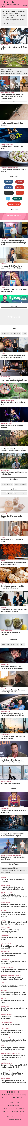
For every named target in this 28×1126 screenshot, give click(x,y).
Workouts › (14, 788)
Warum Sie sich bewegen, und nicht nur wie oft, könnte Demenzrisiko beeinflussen (14, 923)
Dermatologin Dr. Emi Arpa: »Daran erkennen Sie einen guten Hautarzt (11, 267)
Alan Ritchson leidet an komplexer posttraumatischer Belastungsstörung (12, 761)
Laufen (25, 333)
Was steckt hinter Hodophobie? (10, 783)
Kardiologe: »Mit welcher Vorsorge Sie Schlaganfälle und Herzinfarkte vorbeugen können (13, 242)
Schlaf (22, 644)
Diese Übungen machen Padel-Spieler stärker (12, 147)
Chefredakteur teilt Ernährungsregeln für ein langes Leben (13, 1017)
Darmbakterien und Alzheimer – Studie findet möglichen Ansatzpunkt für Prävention (13, 1057)
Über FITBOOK (11, 1102)
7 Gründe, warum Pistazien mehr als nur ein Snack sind (14, 170)
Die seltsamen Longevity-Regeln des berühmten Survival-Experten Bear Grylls (13, 450)
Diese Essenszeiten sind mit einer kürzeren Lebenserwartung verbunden (14, 610)
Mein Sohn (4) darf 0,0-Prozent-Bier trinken (12, 540)
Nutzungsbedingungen (9, 1108)
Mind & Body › (14, 639)
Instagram (9, 182)
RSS (24, 1108)
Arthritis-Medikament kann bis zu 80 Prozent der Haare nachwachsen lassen (12, 888)
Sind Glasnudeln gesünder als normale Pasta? (12, 1001)
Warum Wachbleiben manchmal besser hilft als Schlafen (14, 1009)
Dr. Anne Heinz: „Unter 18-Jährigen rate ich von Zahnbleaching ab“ (14, 290)
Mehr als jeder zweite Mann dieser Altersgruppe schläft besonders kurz (12, 667)
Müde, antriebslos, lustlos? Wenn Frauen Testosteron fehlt (13, 947)
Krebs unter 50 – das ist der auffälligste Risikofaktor (13, 880)
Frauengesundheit (7, 484)
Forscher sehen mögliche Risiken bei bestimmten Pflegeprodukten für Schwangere (12, 1032)
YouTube (20, 193)
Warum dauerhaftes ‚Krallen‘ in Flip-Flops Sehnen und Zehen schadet (13, 1041)
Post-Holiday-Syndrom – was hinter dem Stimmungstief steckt (13, 737)
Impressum (22, 1111)
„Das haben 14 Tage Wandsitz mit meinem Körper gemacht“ (13, 962)
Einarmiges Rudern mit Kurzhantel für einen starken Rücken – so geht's (12, 835)
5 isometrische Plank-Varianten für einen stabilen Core (13, 811)
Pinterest (19, 182)
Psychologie (5, 644)
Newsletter (8, 193)
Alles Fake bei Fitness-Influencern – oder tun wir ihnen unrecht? (13, 954)
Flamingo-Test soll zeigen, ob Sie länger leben (13, 403)
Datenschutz (19, 1108)
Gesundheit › (14, 479)
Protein (10, 494)
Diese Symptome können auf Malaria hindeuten (12, 124)
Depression (14, 644)
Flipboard (19, 187)
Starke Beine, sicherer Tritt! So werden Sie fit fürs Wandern (14, 473)
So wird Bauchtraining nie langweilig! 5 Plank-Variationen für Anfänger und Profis (14, 380)
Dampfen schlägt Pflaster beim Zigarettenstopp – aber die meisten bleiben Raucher (14, 897)
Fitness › (14, 328)
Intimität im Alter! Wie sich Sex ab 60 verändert (12, 938)
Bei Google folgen (14, 204)
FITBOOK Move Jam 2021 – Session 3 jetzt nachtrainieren (13, 858)
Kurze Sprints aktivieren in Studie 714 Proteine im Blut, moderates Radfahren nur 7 (14, 1082)
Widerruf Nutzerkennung (14, 1117)
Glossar (18, 1102)
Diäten (4, 494)
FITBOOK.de (14, 24)
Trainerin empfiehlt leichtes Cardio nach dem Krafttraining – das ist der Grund (13, 1048)
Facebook (8, 187)
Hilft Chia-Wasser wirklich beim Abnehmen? (10, 633)
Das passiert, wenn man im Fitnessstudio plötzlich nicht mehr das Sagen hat (13, 356)
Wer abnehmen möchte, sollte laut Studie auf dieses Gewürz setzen (13, 563)
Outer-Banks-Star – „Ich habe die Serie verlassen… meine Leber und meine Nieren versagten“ (13, 914)
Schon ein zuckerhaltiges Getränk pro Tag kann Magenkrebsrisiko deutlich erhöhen (13, 993)
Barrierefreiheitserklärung (14, 1119)
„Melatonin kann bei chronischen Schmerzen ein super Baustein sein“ (12, 978)
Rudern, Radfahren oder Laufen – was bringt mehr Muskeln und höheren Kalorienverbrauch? (12, 96)
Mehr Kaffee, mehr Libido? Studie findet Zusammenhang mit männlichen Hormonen (14, 905)
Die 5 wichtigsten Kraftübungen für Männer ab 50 (14, 48)
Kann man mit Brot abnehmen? (10, 1024)
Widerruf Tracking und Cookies (10, 1114)
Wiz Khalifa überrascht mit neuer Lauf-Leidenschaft (12, 426)
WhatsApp (17, 198)
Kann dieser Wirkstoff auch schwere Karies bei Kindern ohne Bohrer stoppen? (14, 970)
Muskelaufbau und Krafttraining (11, 333)
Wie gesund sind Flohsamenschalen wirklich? (11, 517)
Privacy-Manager (14, 1111)
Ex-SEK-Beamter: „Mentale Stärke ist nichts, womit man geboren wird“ (12, 1074)
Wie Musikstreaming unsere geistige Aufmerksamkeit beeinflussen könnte (12, 714)
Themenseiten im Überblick (14, 1105)
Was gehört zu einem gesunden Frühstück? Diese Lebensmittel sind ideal (14, 1066)
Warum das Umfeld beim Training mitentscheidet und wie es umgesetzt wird (14, 72)
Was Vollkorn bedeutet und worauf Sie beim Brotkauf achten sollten (12, 587)
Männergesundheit (20, 484)
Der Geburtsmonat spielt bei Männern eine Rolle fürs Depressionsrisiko (14, 691)
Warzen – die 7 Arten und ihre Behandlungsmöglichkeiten (10, 931)
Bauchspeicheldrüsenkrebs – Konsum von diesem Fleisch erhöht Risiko (13, 986)
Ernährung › (14, 489)
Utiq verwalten (22, 1114)
